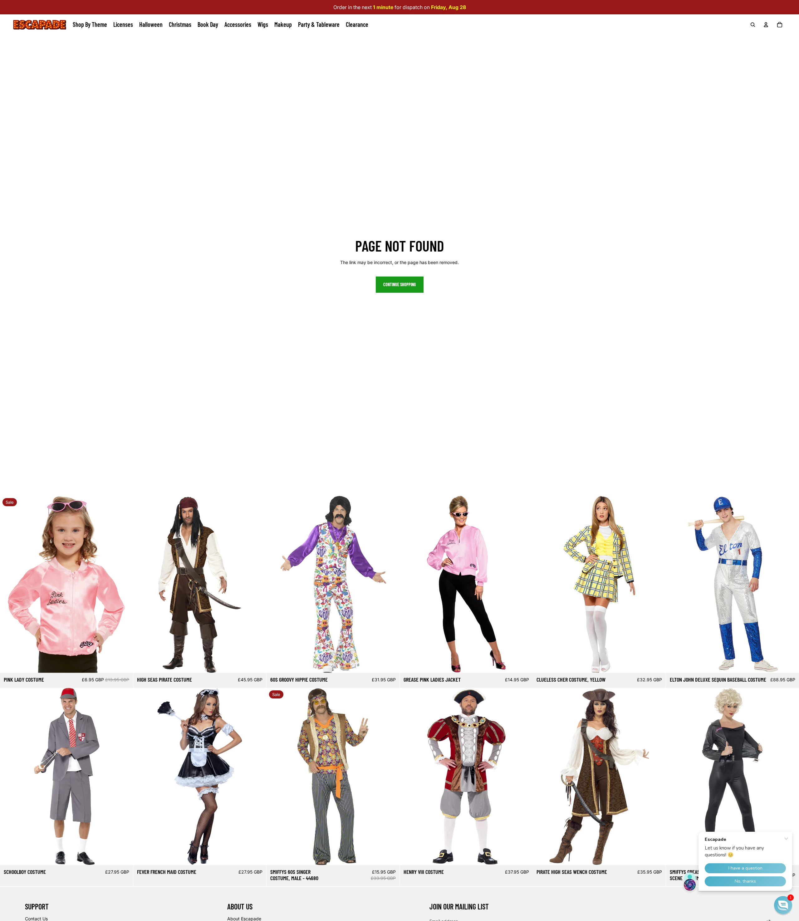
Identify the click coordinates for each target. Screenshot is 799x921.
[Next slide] (123, 584)
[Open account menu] (766, 25)
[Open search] (753, 25)
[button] (783, 905)
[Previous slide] (9, 584)
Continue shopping (399, 284)
